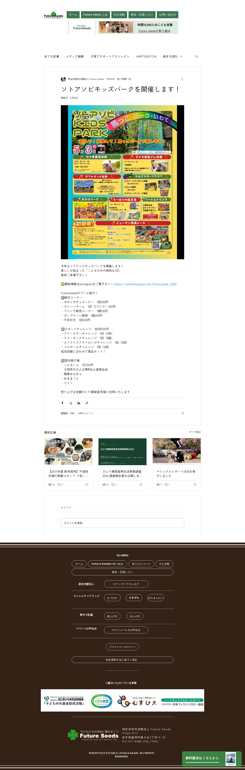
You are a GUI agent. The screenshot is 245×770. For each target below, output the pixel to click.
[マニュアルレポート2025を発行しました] (176, 451)
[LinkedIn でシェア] (78, 403)
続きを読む (170, 56)
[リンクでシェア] (86, 403)
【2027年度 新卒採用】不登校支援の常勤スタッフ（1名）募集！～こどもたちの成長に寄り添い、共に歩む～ (68, 473)
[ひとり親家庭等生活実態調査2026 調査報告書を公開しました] (122, 451)
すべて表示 (195, 432)
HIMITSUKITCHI (146, 56)
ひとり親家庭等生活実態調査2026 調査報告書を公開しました (122, 473)
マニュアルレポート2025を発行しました (175, 473)
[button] (95, 14)
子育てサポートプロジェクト (110, 56)
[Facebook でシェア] (62, 403)
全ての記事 (51, 56)
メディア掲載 (75, 56)
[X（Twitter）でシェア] (70, 403)
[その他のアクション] (182, 79)
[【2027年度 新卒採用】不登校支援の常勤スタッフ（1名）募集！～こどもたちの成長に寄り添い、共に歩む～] (68, 451)
